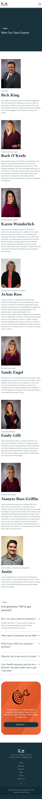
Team (21, 772)
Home (21, 763)
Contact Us (20, 725)
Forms (21, 775)
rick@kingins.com (27, 757)
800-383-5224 (9, 623)
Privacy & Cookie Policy (21, 792)
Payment (21, 769)
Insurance (21, 766)
